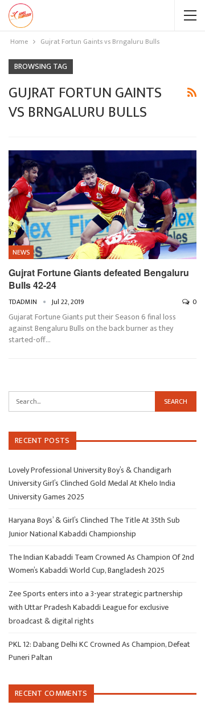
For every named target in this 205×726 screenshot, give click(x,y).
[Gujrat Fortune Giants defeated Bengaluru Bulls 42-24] (102, 204)
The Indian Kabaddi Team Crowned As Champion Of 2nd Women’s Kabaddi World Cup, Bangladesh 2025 (101, 564)
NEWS (21, 252)
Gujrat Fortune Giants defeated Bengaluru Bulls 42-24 (99, 279)
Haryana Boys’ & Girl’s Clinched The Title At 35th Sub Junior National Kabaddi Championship (94, 527)
